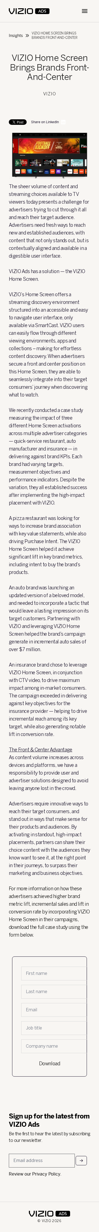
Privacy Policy (46, 1174)
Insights (16, 35)
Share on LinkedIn (45, 122)
